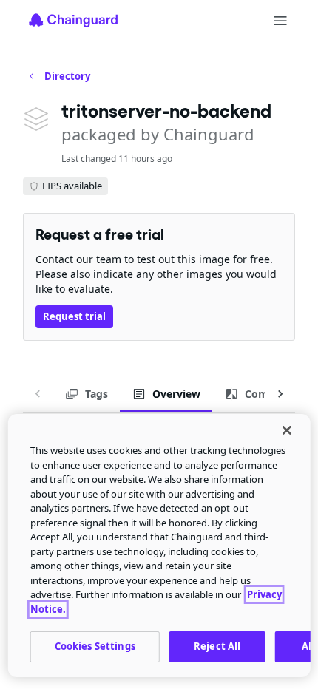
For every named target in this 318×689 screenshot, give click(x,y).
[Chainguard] (73, 20)
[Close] (286, 430)
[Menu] (280, 20)
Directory (67, 76)
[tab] (86, 394)
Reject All (217, 646)
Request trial (74, 316)
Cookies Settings (95, 646)
